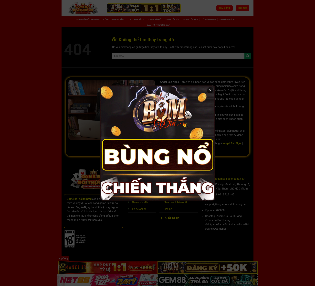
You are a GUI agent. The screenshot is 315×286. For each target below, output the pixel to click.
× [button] (210, 90)
